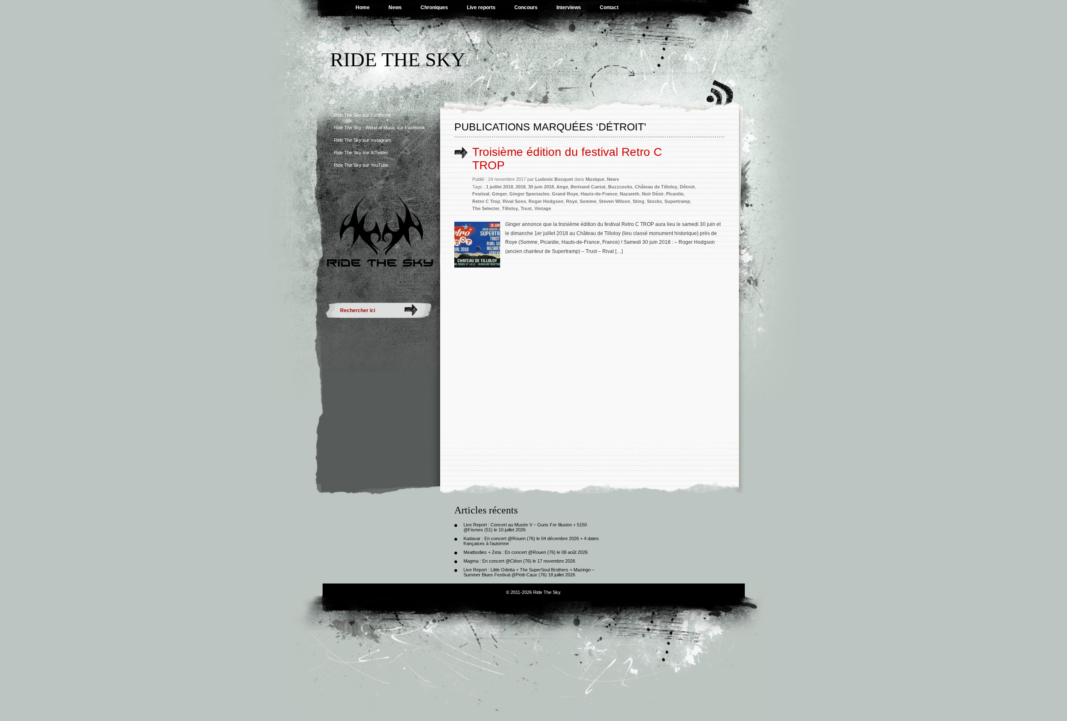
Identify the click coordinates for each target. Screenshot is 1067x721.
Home (363, 7)
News (395, 7)
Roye (571, 201)
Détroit (687, 186)
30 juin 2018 (541, 186)
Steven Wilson (614, 201)
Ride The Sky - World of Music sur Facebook (379, 127)
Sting (638, 201)
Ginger (499, 193)
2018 (521, 186)
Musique (595, 179)
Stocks (654, 201)
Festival (480, 193)
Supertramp (677, 201)
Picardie (675, 193)
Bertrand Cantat (588, 186)
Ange (562, 186)
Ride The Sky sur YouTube (361, 165)
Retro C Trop (486, 201)
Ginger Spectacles (529, 193)
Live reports (481, 7)
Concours (526, 7)
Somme (588, 201)
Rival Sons (514, 201)
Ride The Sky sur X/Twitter (361, 152)
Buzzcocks (620, 186)
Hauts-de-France (599, 193)
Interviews (568, 7)
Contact (609, 7)
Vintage (542, 208)
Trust (526, 208)
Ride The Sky (398, 59)
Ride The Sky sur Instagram (362, 140)
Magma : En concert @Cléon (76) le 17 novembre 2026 (519, 560)
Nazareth (629, 193)
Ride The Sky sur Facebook (362, 115)
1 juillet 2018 (499, 186)
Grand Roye (565, 193)
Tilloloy (510, 208)
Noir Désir (653, 193)
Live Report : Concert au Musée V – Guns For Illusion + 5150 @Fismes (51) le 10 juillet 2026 (525, 527)
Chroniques (434, 7)
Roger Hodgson (546, 201)
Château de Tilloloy (656, 186)
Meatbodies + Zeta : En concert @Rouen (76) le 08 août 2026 (525, 552)
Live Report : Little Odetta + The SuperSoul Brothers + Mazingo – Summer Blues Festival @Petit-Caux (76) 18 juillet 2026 (528, 572)
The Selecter (485, 208)
